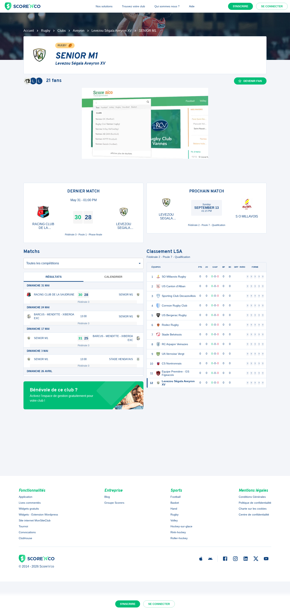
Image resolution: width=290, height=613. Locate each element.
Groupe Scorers (114, 502)
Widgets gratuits (29, 508)
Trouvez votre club (133, 6)
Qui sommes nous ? (167, 6)
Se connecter (272, 6)
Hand (173, 508)
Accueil (28, 30)
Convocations (27, 532)
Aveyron (78, 30)
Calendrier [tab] (113, 276)
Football (175, 496)
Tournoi (23, 526)
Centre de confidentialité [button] (254, 514)
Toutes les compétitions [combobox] (42, 263)
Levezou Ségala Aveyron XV (112, 30)
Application (25, 496)
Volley (174, 520)
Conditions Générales (252, 496)
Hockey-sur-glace (181, 526)
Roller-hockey (179, 538)
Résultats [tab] (54, 276)
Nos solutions (104, 6)
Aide (192, 6)
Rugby (45, 30)
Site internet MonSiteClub (35, 520)
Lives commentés (30, 502)
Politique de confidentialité (255, 502)
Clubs (61, 30)
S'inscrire (240, 6)
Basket (174, 502)
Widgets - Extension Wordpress (38, 514)
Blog (107, 496)
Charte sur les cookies (253, 508)
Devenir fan (252, 81)
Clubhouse (25, 538)
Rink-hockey (178, 532)
